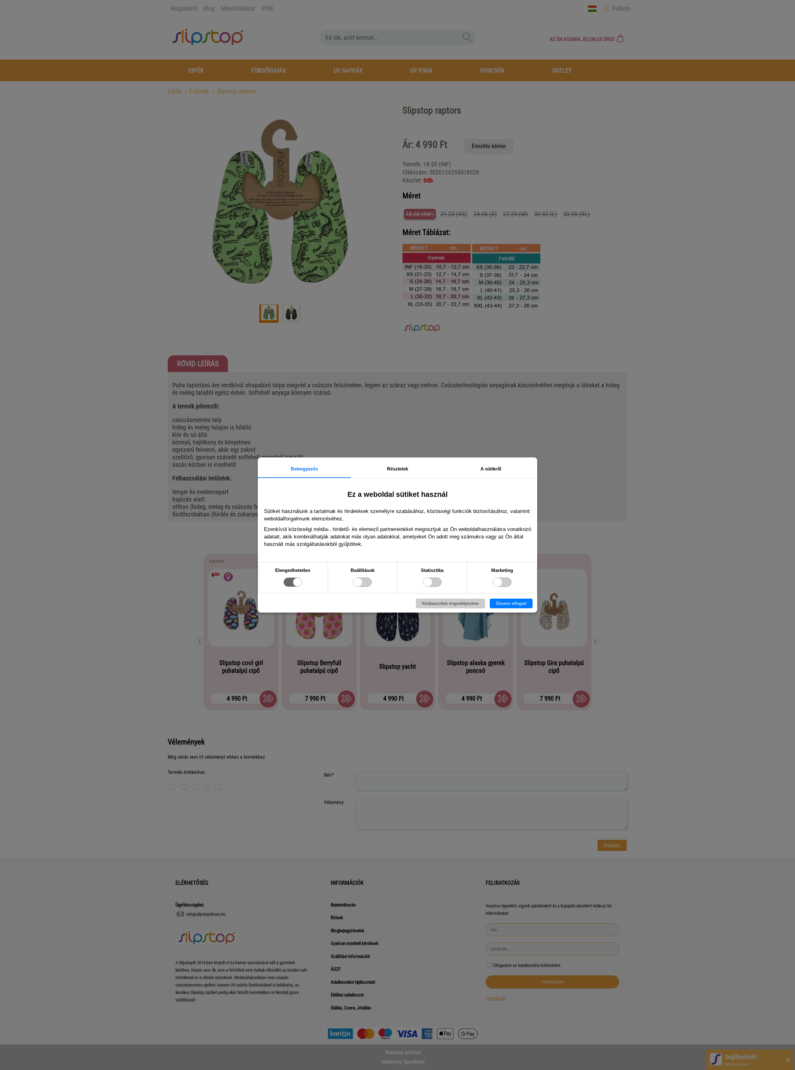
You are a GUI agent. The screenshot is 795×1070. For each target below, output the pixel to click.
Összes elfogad (511, 603)
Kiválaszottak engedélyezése (450, 603)
